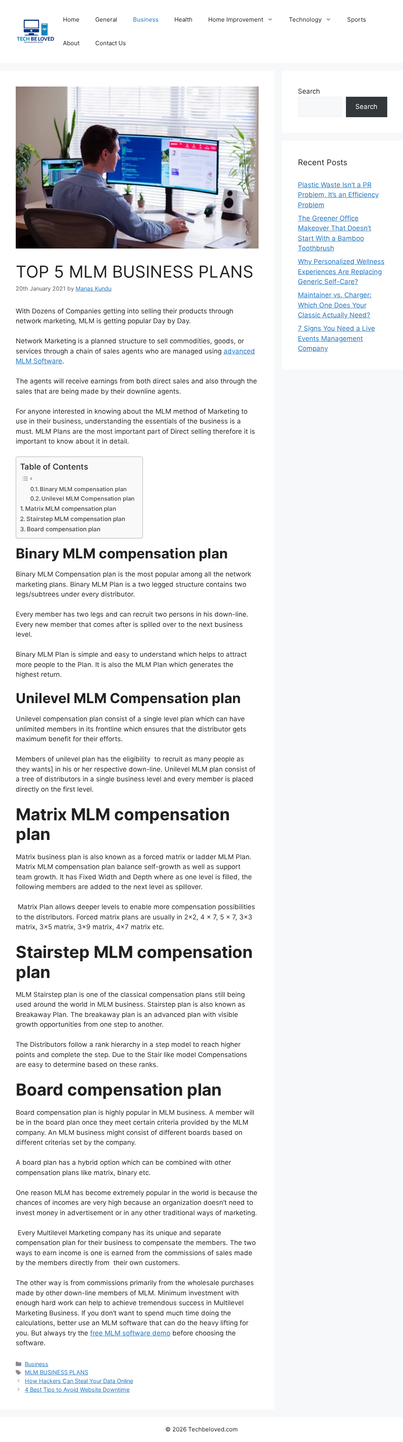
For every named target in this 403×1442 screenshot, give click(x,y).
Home (71, 19)
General (106, 19)
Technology (305, 19)
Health (183, 19)
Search (309, 91)
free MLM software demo (130, 1333)
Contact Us (110, 43)
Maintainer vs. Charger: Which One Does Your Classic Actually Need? (335, 305)
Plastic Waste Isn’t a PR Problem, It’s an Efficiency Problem (338, 195)
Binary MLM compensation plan (83, 489)
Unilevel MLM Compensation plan (88, 498)
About (71, 43)
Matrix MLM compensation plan (70, 508)
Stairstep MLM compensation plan (75, 519)
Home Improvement (235, 19)
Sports (356, 19)
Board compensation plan (63, 529)
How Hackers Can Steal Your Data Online (79, 1381)
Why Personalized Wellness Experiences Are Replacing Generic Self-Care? (341, 271)
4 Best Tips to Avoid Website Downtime (77, 1389)
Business (146, 19)
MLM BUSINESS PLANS (56, 1372)
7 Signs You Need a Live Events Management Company (336, 338)
